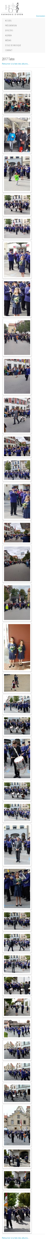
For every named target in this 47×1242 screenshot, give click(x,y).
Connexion (40, 16)
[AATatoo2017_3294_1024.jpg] (17, 81)
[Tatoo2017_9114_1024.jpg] (17, 135)
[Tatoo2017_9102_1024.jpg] (17, 470)
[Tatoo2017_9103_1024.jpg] (17, 446)
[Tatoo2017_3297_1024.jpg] (17, 1093)
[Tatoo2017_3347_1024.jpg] (17, 942)
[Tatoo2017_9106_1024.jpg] (17, 337)
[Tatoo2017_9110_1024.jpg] (17, 205)
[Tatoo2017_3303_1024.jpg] (17, 1071)
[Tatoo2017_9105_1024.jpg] (17, 376)
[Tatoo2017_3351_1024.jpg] (17, 921)
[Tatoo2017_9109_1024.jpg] (17, 228)
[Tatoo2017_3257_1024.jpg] (17, 1179)
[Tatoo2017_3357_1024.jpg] (17, 888)
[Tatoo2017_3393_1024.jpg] (17, 726)
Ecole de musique (13, 45)
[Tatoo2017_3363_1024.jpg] (17, 812)
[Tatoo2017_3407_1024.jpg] (17, 704)
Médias (8, 40)
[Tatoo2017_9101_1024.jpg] (17, 501)
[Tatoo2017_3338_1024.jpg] (17, 985)
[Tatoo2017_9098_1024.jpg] (17, 602)
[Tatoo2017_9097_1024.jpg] (17, 647)
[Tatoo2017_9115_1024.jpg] (17, 103)
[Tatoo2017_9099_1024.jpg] (17, 564)
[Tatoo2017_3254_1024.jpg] (17, 1212)
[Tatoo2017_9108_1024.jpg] (17, 260)
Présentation (11, 25)
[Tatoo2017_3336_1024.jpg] (17, 1007)
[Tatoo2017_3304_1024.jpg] (17, 1050)
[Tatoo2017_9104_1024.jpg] (17, 415)
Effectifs (9, 30)
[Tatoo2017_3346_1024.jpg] (17, 964)
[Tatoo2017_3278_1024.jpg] (17, 1125)
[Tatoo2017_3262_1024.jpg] (17, 1158)
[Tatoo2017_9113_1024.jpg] (17, 173)
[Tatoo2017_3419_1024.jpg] (17, 683)
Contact (8, 50)
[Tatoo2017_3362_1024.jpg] (17, 845)
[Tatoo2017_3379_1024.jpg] (17, 791)
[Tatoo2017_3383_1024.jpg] (17, 758)
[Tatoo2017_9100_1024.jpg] (17, 532)
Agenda (8, 35)
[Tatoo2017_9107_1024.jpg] (17, 298)
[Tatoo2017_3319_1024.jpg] (17, 1028)
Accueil (8, 20)
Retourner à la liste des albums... (15, 63)
